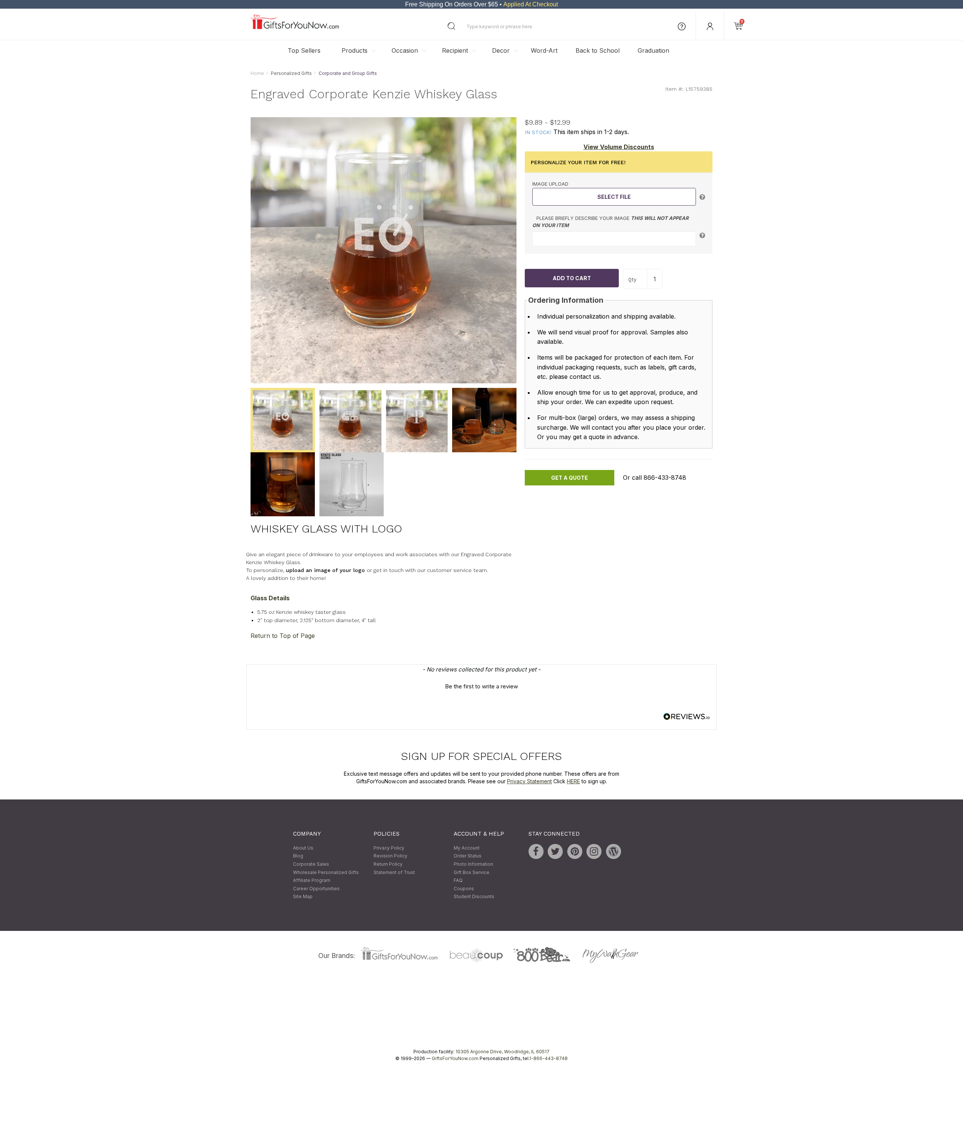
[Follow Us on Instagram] (593, 851)
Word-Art (544, 50)
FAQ (458, 880)
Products (355, 50)
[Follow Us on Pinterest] (574, 851)
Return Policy (388, 864)
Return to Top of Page (283, 635)
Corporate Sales (311, 864)
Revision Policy (390, 856)
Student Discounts (474, 897)
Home (257, 73)
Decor (501, 50)
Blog (298, 856)
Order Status (468, 856)
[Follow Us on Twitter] (555, 851)
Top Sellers (304, 50)
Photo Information (473, 864)
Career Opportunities (316, 888)
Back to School (598, 50)
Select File (614, 197)
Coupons (464, 888)
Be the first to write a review (481, 686)
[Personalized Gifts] (295, 27)
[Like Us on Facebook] (536, 851)
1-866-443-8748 (548, 1058)
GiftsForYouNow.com (455, 1058)
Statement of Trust (394, 872)
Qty (632, 279)
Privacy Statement (529, 781)
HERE (573, 781)
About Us (303, 848)
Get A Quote (569, 477)
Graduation (653, 50)
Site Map (303, 897)
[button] (481, 686)
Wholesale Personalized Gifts (326, 872)
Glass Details (270, 598)
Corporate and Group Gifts (348, 73)
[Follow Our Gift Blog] (613, 851)
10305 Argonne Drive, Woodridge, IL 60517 (503, 1051)
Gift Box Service (471, 872)
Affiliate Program (311, 880)
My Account (467, 848)
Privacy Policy (389, 848)
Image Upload (550, 184)
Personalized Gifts (291, 73)
